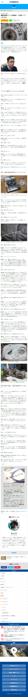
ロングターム (5, 601)
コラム (3, 578)
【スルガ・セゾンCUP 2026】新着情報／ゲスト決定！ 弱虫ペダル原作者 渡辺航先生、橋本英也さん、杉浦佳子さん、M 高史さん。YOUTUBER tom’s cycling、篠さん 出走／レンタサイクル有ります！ (14, 629)
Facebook (4, 567)
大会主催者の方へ (14, 682)
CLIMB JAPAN (5, 612)
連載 (11, 20)
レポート (4, 610)
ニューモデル (5, 618)
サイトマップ (14, 679)
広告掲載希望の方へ (14, 686)
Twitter (11, 567)
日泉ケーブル (17, 20)
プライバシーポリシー (14, 669)
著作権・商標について (14, 672)
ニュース (4, 607)
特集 (3, 584)
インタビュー (4, 20)
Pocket (17, 567)
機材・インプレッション (7, 587)
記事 (4, 10)
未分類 (3, 573)
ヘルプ (14, 676)
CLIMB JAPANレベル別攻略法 (8, 615)
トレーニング (5, 604)
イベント (4, 581)
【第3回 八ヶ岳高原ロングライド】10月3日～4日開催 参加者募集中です (14, 635)
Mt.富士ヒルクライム (6, 621)
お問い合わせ (14, 689)
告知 (3, 595)
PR (2, 593)
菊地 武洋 (14, 533)
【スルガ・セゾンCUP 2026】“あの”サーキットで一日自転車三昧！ (14, 639)
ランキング (4, 590)
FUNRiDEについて (14, 665)
